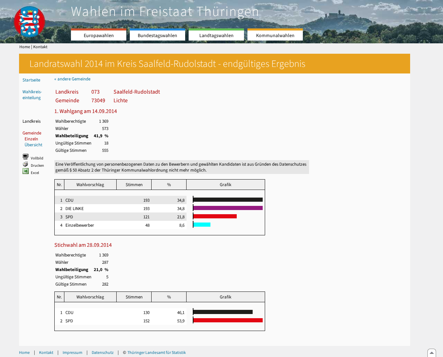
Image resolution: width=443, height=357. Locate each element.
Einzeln (31, 139)
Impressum (72, 352)
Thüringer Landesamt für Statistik (156, 352)
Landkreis (31, 121)
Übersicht (33, 145)
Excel (35, 172)
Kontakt (40, 47)
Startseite (31, 80)
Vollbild (37, 158)
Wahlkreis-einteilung (32, 95)
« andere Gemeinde (72, 79)
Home (24, 47)
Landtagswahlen (216, 35)
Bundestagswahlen (157, 35)
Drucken (37, 165)
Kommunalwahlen (275, 35)
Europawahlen (99, 35)
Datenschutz (103, 352)
